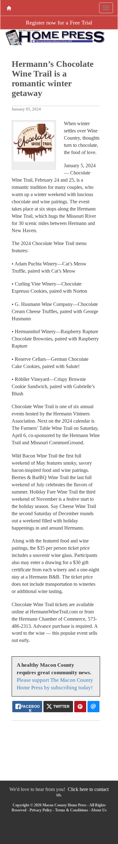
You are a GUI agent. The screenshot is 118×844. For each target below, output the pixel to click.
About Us (99, 810)
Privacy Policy (41, 810)
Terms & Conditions (71, 810)
